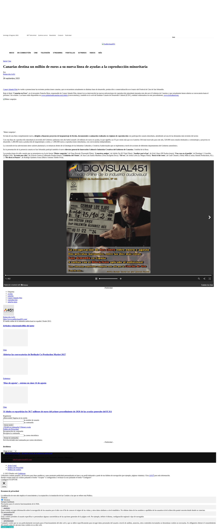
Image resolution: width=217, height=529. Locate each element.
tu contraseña (28, 422)
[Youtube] (183, 34)
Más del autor (28, 326)
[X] (15, 82)
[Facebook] (173, 34)
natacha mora (12, 302)
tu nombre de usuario (31, 420)
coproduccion (12, 300)
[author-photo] (8, 315)
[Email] (39, 82)
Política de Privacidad (11, 429)
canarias (10, 296)
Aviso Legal (12, 465)
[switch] (2, 508)
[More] (56, 81)
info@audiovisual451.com (22, 459)
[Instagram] (175, 34)
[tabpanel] (108, 504)
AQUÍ (151, 475)
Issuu (173, 37)
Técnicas (7, 500)
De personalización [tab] (8, 512)
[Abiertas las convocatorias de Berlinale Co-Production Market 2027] (15, 348)
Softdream (21, 473)
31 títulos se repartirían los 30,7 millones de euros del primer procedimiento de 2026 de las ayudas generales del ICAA (57, 411)
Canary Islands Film (10, 89)
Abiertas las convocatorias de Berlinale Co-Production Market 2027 (34, 354)
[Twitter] (180, 34)
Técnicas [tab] (4, 498)
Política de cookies (14, 470)
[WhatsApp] (23, 82)
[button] (211, 52)
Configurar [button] (5, 480)
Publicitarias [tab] (5, 519)
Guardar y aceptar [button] (7, 527)
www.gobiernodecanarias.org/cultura (54, 95)
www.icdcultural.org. (171, 95)
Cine (9, 61)
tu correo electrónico (31, 435)
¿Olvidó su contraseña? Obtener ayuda (17, 427)
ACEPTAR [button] (13, 480)
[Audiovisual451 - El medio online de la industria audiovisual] (108, 45)
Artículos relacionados (13, 326)
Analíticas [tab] (4, 506)
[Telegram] (47, 82)
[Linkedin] (178, 34)
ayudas (10, 294)
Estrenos (6, 379)
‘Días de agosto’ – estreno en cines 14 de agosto (24, 383)
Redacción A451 (9, 74)
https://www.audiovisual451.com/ (15, 319)
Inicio (5, 61)
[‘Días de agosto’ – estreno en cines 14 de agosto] (15, 376)
